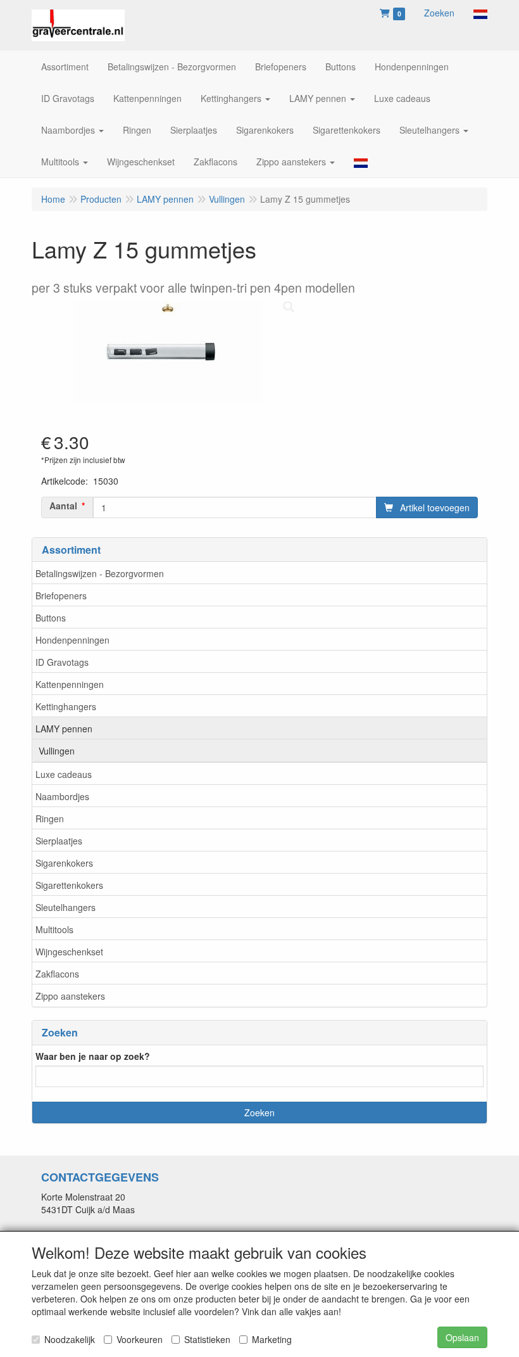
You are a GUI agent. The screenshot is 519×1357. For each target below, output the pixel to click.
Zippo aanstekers (70, 996)
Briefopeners (61, 595)
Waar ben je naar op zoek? (92, 1056)
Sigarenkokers (64, 863)
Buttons (50, 617)
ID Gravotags (62, 662)
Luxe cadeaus (63, 774)
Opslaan (462, 1337)
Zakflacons (57, 973)
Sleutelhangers (65, 907)
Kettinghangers (65, 706)
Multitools (54, 929)
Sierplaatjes (58, 840)
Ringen (49, 818)
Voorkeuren (139, 1339)
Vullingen (57, 750)
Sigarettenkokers (69, 885)
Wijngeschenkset (69, 951)
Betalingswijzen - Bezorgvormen (99, 573)
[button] (480, 12)
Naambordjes (62, 796)
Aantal (63, 505)
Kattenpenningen (69, 684)
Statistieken (207, 1339)
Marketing (272, 1339)
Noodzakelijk (69, 1339)
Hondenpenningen (72, 640)
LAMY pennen (63, 728)
